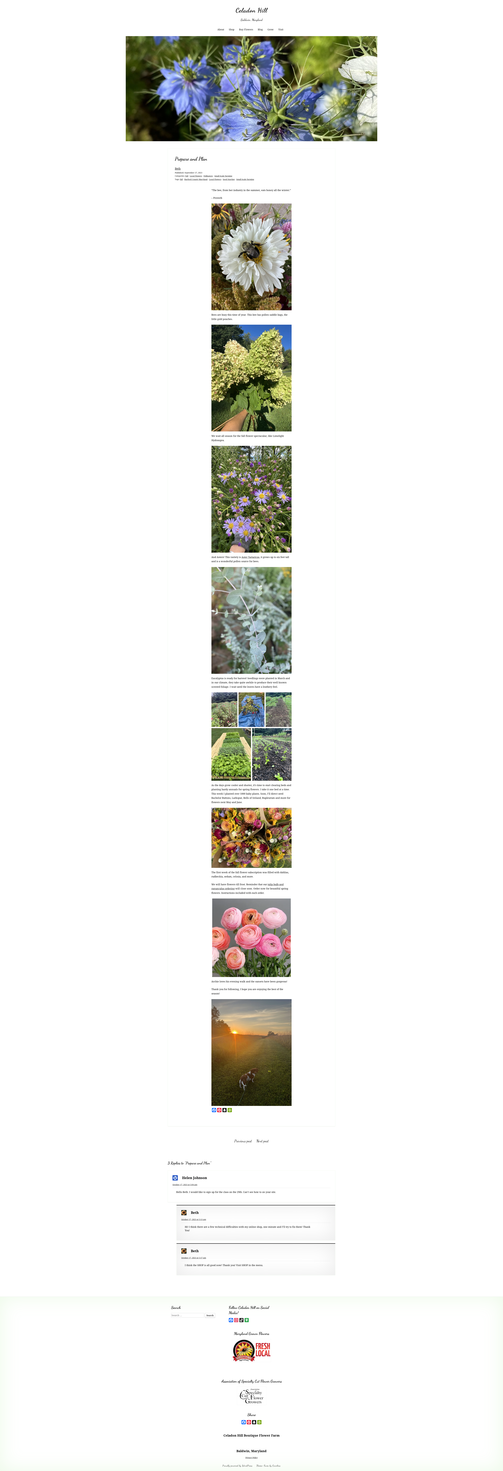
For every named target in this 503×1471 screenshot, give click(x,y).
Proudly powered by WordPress (237, 1465)
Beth (178, 168)
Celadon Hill (251, 10)
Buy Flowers (246, 29)
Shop (231, 29)
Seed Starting (229, 179)
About (220, 29)
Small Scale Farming (223, 176)
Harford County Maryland (195, 179)
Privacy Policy (251, 1457)
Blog (260, 29)
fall (181, 179)
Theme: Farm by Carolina (268, 1465)
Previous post (243, 1141)
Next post (262, 1141)
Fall (186, 176)
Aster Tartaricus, (251, 557)
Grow (270, 29)
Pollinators (208, 176)
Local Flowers (196, 176)
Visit (280, 29)
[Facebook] (243, 1422)
